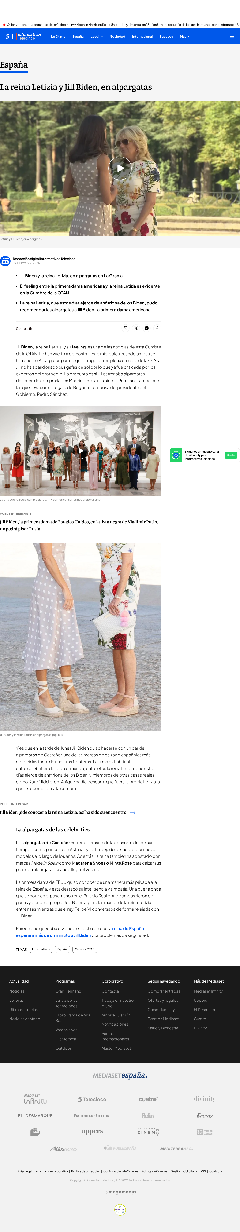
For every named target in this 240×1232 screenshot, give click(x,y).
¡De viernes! (66, 1038)
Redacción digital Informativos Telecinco (44, 258)
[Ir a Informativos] (29, 36)
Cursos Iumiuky (161, 1009)
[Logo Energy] (205, 1116)
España (14, 65)
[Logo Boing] (148, 1116)
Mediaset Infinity (208, 991)
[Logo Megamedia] (122, 1192)
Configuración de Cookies (120, 1171)
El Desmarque (206, 1009)
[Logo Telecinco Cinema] (148, 1132)
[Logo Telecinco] (92, 1099)
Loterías (16, 1000)
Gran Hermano (68, 991)
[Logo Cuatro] (148, 1099)
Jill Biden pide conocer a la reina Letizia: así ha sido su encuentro (63, 812)
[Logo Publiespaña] (120, 1148)
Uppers (200, 1000)
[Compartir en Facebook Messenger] (146, 328)
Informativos (41, 949)
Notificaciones (115, 1024)
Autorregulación (116, 1014)
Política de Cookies (154, 1171)
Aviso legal (25, 1171)
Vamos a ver (66, 1029)
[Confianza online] (120, 1214)
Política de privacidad (85, 1171)
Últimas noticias (23, 1009)
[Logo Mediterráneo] (176, 1148)
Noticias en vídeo (24, 1018)
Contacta (110, 991)
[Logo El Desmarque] (35, 1115)
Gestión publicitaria (184, 1171)
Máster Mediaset (116, 1048)
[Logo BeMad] (35, 1132)
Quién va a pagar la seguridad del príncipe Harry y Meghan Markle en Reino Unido (63, 25)
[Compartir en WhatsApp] (125, 328)
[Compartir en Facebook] (157, 328)
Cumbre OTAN (85, 949)
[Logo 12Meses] (205, 1132)
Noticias (16, 991)
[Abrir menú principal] (232, 36)
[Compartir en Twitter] (136, 328)
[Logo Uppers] (92, 1132)
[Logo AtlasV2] (63, 1148)
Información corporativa (51, 1171)
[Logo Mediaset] (120, 1078)
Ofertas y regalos (163, 1000)
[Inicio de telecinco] (7, 36)
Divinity (200, 1027)
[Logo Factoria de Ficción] (92, 1116)
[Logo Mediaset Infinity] (35, 1099)
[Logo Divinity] (205, 1099)
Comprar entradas (164, 991)
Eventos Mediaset (164, 1018)
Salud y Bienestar (163, 1027)
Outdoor (63, 1048)
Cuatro (200, 1018)
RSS (203, 1171)
